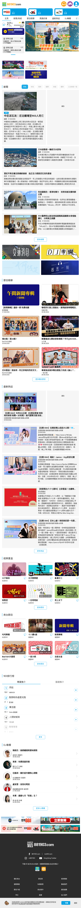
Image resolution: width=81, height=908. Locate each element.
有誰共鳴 (44, 310)
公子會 (44, 341)
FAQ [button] (17, 895)
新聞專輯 (5, 310)
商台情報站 (41, 491)
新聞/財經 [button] (18, 18)
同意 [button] (66, 903)
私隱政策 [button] (40, 884)
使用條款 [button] (64, 879)
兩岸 (5, 176)
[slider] (15, 33)
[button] (63, 4)
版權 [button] (40, 895)
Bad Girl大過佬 (7, 341)
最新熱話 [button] (56, 18)
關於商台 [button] (17, 879)
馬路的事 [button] (43, 18)
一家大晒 (44, 373)
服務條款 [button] (17, 884)
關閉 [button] (75, 903)
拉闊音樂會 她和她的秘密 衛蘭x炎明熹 (16, 418)
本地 (39, 197)
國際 (5, 119)
